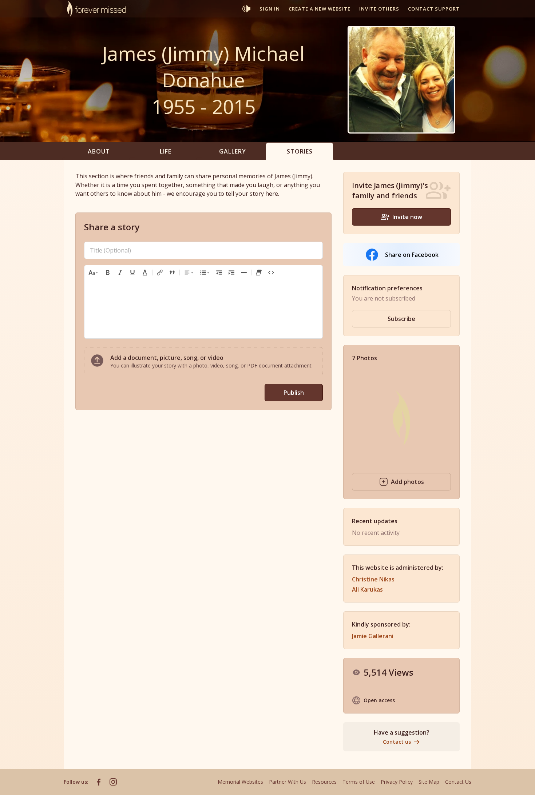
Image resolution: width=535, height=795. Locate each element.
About (99, 151)
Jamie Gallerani (372, 636)
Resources (324, 781)
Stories (300, 151)
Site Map (429, 781)
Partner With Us (287, 781)
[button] (93, 272)
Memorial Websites (240, 781)
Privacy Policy (397, 781)
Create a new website (319, 8)
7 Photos (364, 358)
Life (165, 151)
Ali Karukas (367, 589)
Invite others (379, 8)
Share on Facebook (412, 255)
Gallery (232, 151)
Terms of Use (358, 781)
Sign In (269, 8)
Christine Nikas (373, 579)
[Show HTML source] (271, 272)
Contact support (434, 8)
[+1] (231, 272)
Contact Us (458, 781)
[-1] (219, 272)
